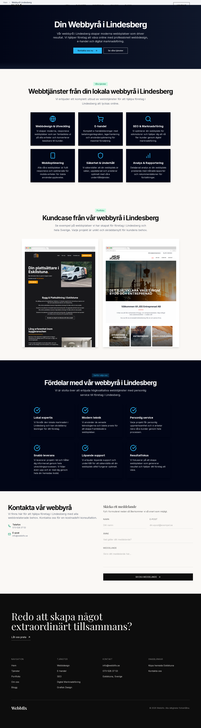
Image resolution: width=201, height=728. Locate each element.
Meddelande (110, 548)
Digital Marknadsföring (68, 682)
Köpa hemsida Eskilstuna (161, 665)
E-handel (61, 671)
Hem (67, 5)
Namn (106, 519)
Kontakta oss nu (85, 50)
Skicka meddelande (146, 577)
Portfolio (98, 5)
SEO (59, 676)
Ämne (106, 533)
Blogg (128, 5)
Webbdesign (63, 665)
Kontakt (181, 5)
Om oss (114, 5)
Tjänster (81, 5)
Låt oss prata (18, 637)
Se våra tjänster (115, 50)
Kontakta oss (155, 671)
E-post (154, 519)
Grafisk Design (64, 687)
